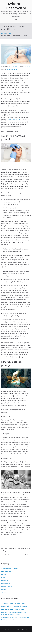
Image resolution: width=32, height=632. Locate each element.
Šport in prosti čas (7, 587)
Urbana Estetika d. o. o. (14, 120)
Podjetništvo (5, 581)
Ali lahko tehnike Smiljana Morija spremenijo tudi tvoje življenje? (15, 619)
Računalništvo (5, 583)
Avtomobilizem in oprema (9, 568)
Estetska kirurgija (12, 69)
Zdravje (3, 593)
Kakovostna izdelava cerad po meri (12, 609)
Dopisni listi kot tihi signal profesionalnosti (14, 606)
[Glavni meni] (16, 20)
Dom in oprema (6, 571)
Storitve (3, 590)
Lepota (28, 66)
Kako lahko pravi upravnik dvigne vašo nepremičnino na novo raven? (13, 613)
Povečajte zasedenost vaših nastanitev (17, 555)
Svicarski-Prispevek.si (21, 629)
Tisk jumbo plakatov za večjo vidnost (13, 603)
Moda (3, 578)
